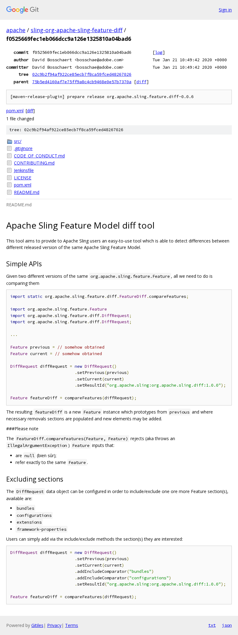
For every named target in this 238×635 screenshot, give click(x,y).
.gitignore (23, 148)
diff (141, 81)
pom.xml (15, 111)
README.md (26, 192)
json (227, 625)
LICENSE (22, 178)
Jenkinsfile (24, 170)
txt (212, 625)
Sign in (225, 10)
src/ (17, 141)
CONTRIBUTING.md (34, 163)
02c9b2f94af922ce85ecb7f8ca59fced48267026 (81, 74)
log (158, 52)
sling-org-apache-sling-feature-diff (76, 30)
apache (15, 30)
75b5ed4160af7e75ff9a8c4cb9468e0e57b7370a (81, 81)
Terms (71, 625)
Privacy (54, 625)
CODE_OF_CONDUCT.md (39, 156)
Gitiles (37, 625)
